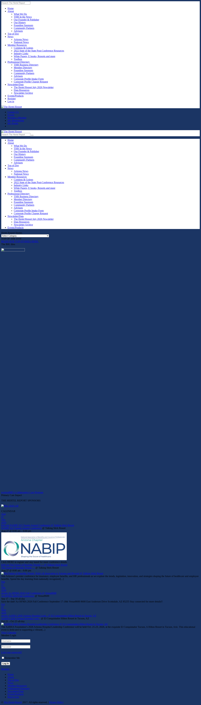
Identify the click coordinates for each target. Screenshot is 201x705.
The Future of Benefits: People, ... (18, 567)
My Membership (16, 120)
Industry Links (21, 53)
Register (12, 98)
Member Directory (23, 67)
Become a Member (17, 117)
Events (11, 115)
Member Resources (17, 45)
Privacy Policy (56, 702)
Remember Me (12, 658)
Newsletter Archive (23, 93)
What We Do (20, 14)
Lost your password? (11, 652)
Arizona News (21, 39)
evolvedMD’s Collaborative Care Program (22, 492)
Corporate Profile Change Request (31, 81)
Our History (20, 22)
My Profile (13, 123)
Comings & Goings (23, 48)
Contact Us (13, 112)
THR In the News (23, 17)
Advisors (18, 31)
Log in (11, 101)
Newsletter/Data (16, 84)
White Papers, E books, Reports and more (34, 56)
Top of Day (13, 33)
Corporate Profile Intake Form (29, 79)
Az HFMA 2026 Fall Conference (17, 596)
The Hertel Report (13, 702)
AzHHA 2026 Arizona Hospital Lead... (20, 618)
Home (11, 8)
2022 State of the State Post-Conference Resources (39, 50)
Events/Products (16, 95)
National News (21, 42)
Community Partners (24, 28)
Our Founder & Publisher (26, 19)
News (10, 36)
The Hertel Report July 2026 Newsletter (34, 87)
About (11, 11)
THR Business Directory (26, 64)
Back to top (13, 697)
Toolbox (18, 59)
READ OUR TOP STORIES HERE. (20, 241)
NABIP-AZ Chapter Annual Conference (21, 528)
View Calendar (8, 632)
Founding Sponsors (23, 25)
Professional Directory (19, 62)
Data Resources (21, 90)
